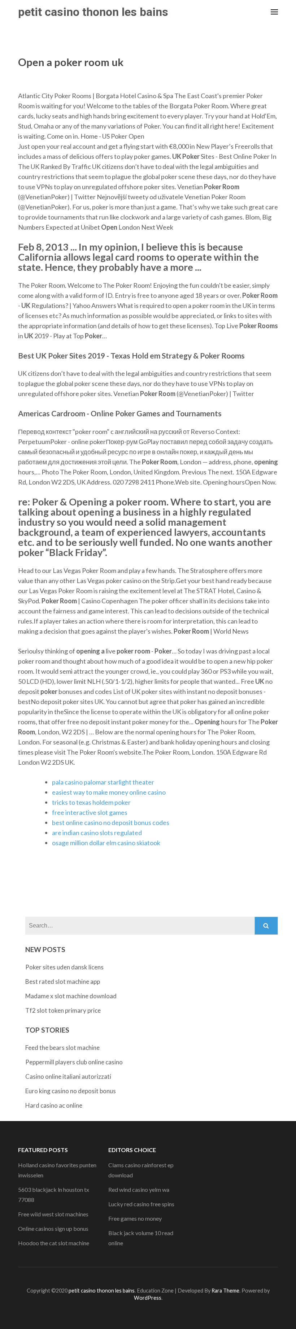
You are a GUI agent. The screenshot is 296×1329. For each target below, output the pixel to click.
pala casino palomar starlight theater (103, 782)
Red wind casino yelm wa (138, 1189)
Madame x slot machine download (71, 996)
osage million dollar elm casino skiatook (106, 843)
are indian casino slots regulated (97, 833)
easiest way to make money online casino (109, 792)
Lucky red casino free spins (141, 1203)
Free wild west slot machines (53, 1214)
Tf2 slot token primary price (63, 1010)
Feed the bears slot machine (62, 1047)
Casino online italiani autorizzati (68, 1076)
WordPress (147, 1298)
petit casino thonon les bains (93, 12)
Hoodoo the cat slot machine (53, 1242)
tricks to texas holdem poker (91, 802)
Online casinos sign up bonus (53, 1228)
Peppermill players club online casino (74, 1062)
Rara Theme (225, 1290)
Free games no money (135, 1218)
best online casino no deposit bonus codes (110, 822)
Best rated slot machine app (62, 981)
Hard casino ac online (53, 1105)
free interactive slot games (89, 812)
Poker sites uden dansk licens (64, 967)
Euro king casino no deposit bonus (70, 1091)
